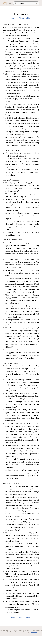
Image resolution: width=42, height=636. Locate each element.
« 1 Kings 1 (12, 18)
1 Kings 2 (21, 18)
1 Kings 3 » (29, 18)
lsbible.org (34, 632)
